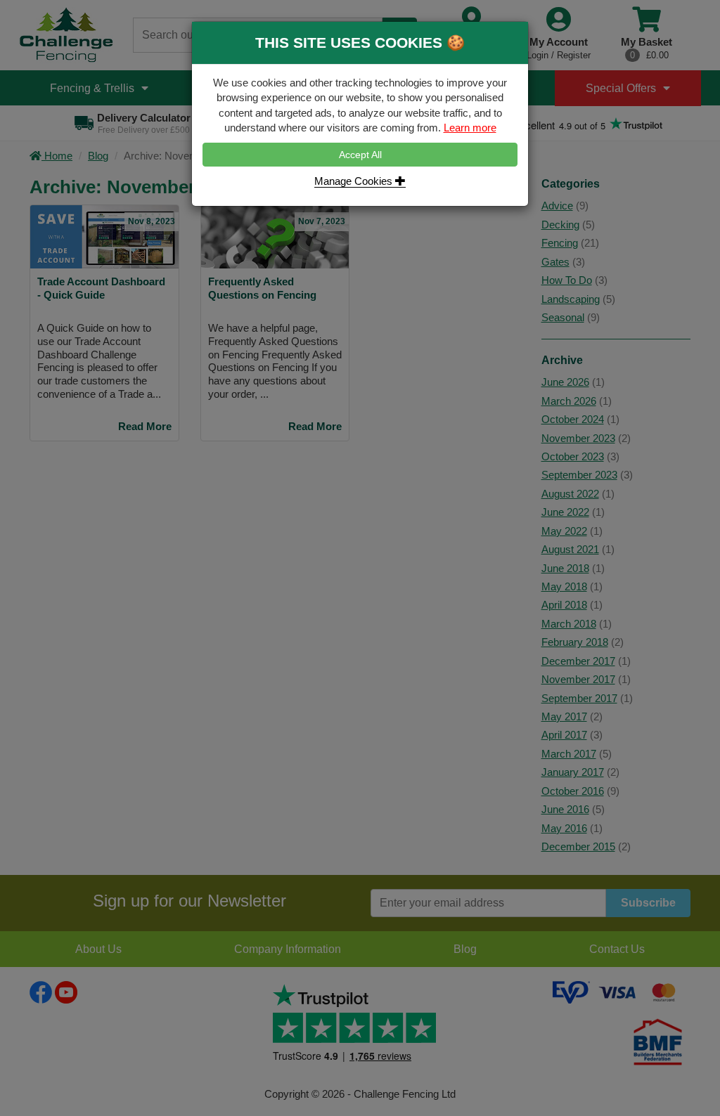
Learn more (470, 128)
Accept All (360, 154)
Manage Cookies (354, 181)
